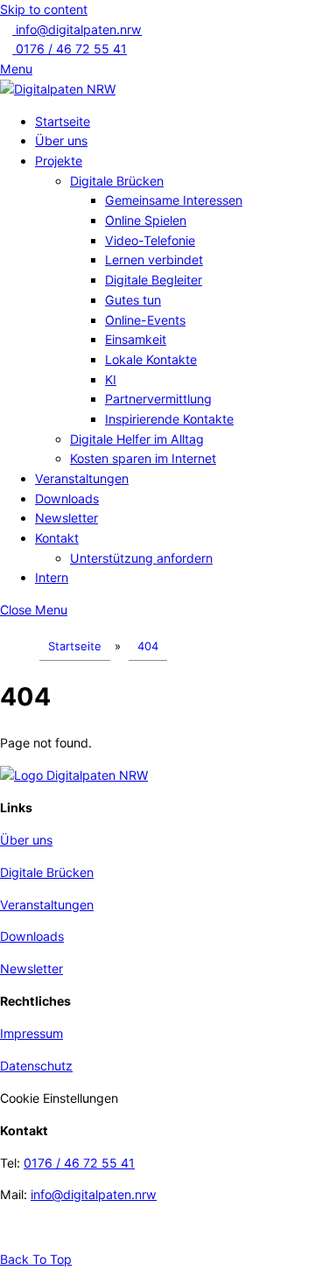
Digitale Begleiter (153, 279)
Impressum (31, 1033)
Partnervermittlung (158, 398)
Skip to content (44, 9)
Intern (51, 577)
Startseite (62, 121)
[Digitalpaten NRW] (58, 88)
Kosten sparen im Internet (143, 458)
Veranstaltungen (82, 478)
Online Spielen (145, 220)
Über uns (61, 140)
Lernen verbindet (154, 259)
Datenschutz (36, 1065)
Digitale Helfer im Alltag (137, 439)
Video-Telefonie (150, 240)
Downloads (67, 498)
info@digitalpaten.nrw (94, 1194)
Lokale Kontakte (151, 359)
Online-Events (145, 319)
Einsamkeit (135, 339)
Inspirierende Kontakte (169, 418)
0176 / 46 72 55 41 (79, 1162)
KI (110, 379)
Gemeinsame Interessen (173, 200)
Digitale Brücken (117, 180)
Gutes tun (133, 299)
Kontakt (57, 537)
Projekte (58, 160)
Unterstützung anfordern (141, 558)
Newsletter (66, 517)
